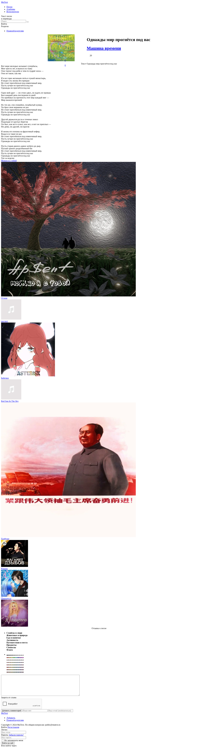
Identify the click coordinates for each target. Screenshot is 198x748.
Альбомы (10, 9)
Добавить (10, 718)
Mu (4, 2)
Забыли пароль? (16, 735)
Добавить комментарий (11, 711)
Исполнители (12, 11)
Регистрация (13, 727)
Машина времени (104, 48)
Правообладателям (15, 31)
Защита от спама (8, 697)
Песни (9, 7)
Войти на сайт (8, 743)
